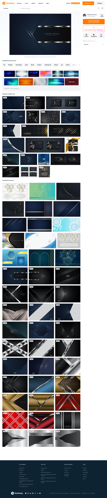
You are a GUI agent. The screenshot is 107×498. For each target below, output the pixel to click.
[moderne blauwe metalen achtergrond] (15, 366)
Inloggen (99, 3)
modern (39, 65)
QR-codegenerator (23, 486)
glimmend (75, 65)
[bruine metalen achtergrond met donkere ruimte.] (15, 312)
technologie (19, 65)
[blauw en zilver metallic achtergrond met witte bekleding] (11, 131)
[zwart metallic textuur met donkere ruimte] (35, 102)
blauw (32, 65)
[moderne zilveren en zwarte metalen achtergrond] (15, 438)
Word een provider (66, 475)
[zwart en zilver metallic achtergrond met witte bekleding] (41, 348)
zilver (26, 65)
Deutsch (85, 474)
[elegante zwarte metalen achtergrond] (67, 294)
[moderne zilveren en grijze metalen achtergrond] (41, 438)
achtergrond (48, 65)
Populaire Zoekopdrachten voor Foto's (48, 478)
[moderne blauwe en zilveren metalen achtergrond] (41, 384)
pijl (4, 65)
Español (85, 470)
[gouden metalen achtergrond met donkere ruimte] (15, 402)
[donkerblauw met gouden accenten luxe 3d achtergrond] (13, 117)
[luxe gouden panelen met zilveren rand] (41, 402)
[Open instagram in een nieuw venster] (28, 493)
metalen (10, 65)
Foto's (26, 3)
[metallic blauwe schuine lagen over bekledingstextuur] (28, 159)
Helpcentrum (67, 468)
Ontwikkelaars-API (23, 478)
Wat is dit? (93, 41)
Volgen (101, 16)
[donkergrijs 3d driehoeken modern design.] (50, 117)
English (84, 468)
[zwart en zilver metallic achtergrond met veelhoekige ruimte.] (67, 348)
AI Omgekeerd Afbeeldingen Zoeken (26, 481)
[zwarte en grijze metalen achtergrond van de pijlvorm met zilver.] (15, 294)
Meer (47, 3)
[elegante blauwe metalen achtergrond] (41, 366)
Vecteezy (21, 470)
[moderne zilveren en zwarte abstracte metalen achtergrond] (15, 348)
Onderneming (22, 474)
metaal (56, 65)
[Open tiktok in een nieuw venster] (35, 493)
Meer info (86, 44)
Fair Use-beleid (91, 493)
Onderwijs (21, 476)
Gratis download (93, 21)
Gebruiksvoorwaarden (75, 493)
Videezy (21, 472)
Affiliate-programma (46, 472)
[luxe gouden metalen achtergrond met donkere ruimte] (67, 384)
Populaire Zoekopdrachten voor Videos (48, 482)
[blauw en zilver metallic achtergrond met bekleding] (13, 145)
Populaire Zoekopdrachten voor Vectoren (48, 475)
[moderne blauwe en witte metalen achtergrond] (41, 312)
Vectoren (19, 3)
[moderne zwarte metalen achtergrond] (15, 384)
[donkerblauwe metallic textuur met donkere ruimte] (15, 275)
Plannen (68, 3)
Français (85, 476)
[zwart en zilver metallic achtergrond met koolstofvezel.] (10, 171)
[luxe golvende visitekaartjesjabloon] (73, 145)
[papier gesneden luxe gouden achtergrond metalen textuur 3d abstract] (13, 102)
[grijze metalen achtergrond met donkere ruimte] (67, 366)
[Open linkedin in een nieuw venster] (30, 493)
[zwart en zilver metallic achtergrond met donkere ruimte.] (41, 294)
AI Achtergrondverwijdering (26, 484)
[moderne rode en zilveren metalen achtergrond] (67, 402)
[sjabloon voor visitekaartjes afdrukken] (32, 117)
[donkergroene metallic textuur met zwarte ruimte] (10, 159)
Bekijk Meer (72, 82)
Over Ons (66, 472)
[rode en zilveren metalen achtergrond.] (41, 420)
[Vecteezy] (8, 3)
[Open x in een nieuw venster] (37, 493)
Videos (33, 3)
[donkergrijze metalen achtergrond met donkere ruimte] (67, 420)
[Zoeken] (98, 8)
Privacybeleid (84, 493)
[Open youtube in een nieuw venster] (40, 493)
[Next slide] (78, 65)
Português (85, 472)
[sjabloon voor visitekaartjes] (29, 171)
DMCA (42, 470)
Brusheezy (21, 468)
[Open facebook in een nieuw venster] (25, 493)
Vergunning (44, 468)
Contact (66, 470)
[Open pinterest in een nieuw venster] (32, 493)
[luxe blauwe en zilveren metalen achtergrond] (70, 117)
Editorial (40, 3)
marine (68, 65)
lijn (62, 65)
